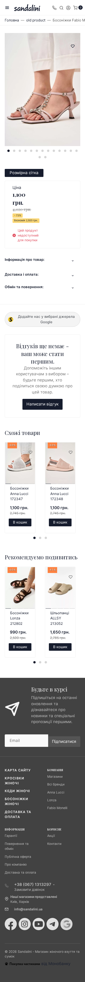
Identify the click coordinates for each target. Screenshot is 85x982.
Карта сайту (18, 770)
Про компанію (16, 864)
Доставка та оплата (20, 872)
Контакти (54, 844)
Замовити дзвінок (29, 889)
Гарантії (11, 836)
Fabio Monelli (57, 808)
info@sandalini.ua (28, 909)
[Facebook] (11, 924)
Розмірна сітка (24, 172)
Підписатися (64, 741)
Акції (51, 836)
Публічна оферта (18, 857)
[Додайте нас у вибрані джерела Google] (66, 924)
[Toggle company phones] (54, 7)
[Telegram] (53, 924)
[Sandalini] (27, 7)
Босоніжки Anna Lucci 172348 (59, 493)
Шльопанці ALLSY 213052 (59, 618)
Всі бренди (55, 784)
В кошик (20, 522)
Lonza (51, 800)
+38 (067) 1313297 (32, 884)
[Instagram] (25, 924)
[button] (8, 150)
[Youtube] (39, 924)
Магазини (55, 776)
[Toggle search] (61, 7)
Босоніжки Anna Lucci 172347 (19, 493)
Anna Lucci (55, 792)
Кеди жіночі (17, 791)
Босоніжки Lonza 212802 (19, 618)
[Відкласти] (30, 452)
